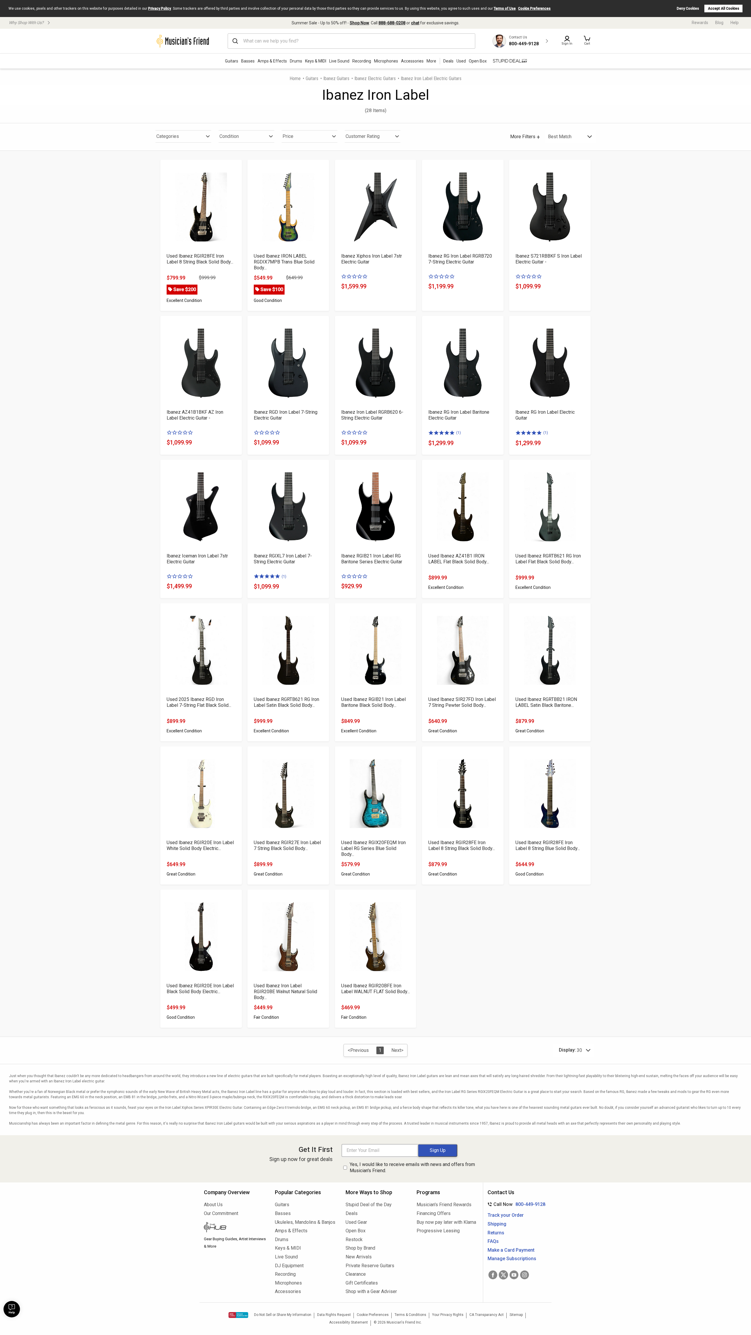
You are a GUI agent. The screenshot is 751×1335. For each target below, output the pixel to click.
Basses (248, 61)
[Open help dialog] (12, 1309)
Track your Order (506, 1215)
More (431, 61)
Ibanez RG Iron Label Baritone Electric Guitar (458, 415)
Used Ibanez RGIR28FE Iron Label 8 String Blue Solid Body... (547, 845)
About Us (213, 1204)
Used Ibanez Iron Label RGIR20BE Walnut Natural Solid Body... (285, 991)
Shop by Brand (360, 1248)
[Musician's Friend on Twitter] (503, 1275)
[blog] (235, 1228)
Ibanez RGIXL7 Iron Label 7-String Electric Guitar (283, 559)
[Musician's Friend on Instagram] (524, 1275)
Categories (167, 136)
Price (288, 136)
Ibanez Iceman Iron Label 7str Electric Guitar (197, 559)
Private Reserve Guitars (370, 1265)
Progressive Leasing (438, 1230)
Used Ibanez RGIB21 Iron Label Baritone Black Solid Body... (373, 702)
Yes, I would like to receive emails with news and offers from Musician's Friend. (412, 1167)
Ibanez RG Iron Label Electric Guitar (545, 415)
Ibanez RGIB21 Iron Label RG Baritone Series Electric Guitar (371, 559)
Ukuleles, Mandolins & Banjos (305, 1222)
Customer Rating (363, 136)
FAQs (493, 1241)
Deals (352, 1213)
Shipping (497, 1224)
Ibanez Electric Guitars (375, 78)
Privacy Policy (159, 8)
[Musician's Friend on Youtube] (514, 1275)
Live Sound (339, 61)
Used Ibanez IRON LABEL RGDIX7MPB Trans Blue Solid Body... (284, 262)
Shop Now (359, 23)
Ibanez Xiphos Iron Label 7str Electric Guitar (371, 259)
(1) (458, 432)
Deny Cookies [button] (688, 8)
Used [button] (461, 61)
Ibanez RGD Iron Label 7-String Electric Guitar (285, 415)
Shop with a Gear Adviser (371, 1291)
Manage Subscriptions (512, 1258)
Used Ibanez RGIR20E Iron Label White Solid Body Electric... (200, 845)
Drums (296, 61)
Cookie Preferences (534, 8)
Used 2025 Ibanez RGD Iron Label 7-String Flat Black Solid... (199, 702)
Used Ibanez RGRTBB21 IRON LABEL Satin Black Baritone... (546, 702)
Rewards (700, 22)
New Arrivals (359, 1257)
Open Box (356, 1230)
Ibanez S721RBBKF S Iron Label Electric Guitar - (548, 259)
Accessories (412, 61)
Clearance (356, 1274)
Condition (229, 136)
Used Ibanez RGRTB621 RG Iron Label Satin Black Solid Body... (286, 702)
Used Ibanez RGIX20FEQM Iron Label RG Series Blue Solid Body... (373, 848)
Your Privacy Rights (448, 1315)
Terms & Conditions (410, 1315)
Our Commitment (221, 1213)
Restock (354, 1239)
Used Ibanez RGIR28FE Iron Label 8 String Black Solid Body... (200, 259)
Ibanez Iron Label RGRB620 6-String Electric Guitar (372, 415)
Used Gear (356, 1222)
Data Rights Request (334, 1315)
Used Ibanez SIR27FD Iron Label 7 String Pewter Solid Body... (462, 702)
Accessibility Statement (348, 1322)
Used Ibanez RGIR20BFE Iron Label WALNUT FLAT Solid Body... (375, 988)
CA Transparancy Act (486, 1315)
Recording (361, 61)
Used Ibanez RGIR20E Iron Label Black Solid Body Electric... (200, 988)
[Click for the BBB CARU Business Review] (238, 1315)
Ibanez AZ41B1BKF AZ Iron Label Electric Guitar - (195, 415)
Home (295, 78)
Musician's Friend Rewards (444, 1204)
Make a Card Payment (511, 1250)
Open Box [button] (478, 61)
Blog (719, 22)
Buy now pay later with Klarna (446, 1222)
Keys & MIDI (315, 61)
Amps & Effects (272, 61)
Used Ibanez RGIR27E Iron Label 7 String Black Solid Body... (287, 845)
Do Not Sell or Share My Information (282, 1315)
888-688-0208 (391, 23)
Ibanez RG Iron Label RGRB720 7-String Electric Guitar (460, 259)
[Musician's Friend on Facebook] (493, 1275)
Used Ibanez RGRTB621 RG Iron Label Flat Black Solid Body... (548, 559)
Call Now (515, 1204)
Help (734, 22)
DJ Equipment (289, 1265)
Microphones (386, 61)
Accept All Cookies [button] (723, 8)
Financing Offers (434, 1213)
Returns (496, 1233)
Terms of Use (505, 8)
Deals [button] (448, 61)
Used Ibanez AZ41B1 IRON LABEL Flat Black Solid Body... (458, 559)
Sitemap (516, 1315)
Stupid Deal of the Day (369, 1204)
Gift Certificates (362, 1283)
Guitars (231, 61)
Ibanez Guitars (336, 78)
